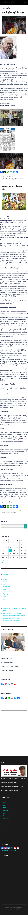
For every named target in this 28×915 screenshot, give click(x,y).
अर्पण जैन (21, 178)
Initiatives (5, 577)
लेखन (4, 805)
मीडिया (4, 807)
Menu (24, 2)
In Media (5, 574)
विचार (4, 599)
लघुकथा (5, 596)
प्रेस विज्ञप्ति (5, 810)
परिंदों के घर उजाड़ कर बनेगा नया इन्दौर (12, 613)
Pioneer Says (7, 581)
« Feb (3, 563)
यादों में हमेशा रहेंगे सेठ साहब (13, 12)
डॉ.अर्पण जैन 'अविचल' (9, 2)
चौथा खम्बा (5, 594)
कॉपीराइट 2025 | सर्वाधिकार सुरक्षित (13, 907)
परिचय (4, 802)
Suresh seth (14, 178)
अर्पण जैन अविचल (5, 180)
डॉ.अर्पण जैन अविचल (14, 180)
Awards (5, 572)
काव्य (4, 591)
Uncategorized (15, 176)
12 (10, 550)
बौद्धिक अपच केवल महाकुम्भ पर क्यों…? (12, 618)
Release (5, 584)
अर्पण (18, 178)
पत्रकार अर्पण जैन (21, 180)
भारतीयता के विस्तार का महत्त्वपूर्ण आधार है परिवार (14, 615)
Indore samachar (6, 178)
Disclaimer (6, 818)
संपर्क (4, 813)
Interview (5, 579)
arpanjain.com (14, 909)
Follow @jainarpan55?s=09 (9, 850)
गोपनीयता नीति (6, 816)
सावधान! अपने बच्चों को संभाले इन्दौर (11, 620)
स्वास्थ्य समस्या (14, 512)
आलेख (21, 176)
